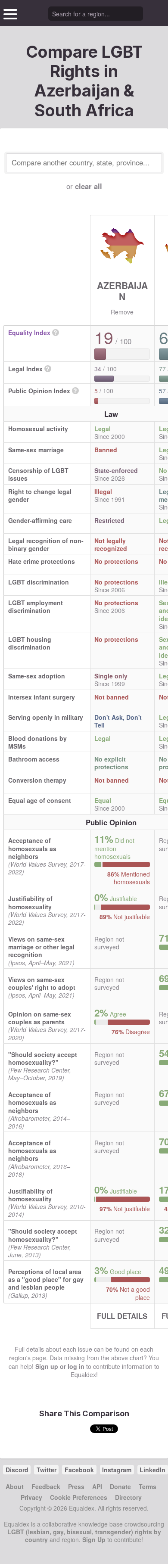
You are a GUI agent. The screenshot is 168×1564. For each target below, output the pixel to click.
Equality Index (29, 332)
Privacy (31, 1497)
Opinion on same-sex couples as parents (39, 1018)
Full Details (122, 1316)
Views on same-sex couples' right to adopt (41, 983)
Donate (120, 1486)
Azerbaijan (122, 290)
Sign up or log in (59, 1366)
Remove (122, 312)
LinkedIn (152, 1469)
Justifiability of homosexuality (30, 902)
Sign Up (94, 1539)
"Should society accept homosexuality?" (42, 1058)
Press (76, 1486)
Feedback (45, 1486)
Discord (17, 1469)
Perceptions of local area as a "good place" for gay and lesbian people (46, 1279)
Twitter (46, 1469)
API (97, 1486)
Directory (128, 1497)
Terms (147, 1486)
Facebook (79, 1469)
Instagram (116, 1469)
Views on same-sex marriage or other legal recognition (41, 947)
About (15, 1486)
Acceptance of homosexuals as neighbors (32, 848)
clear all (88, 186)
